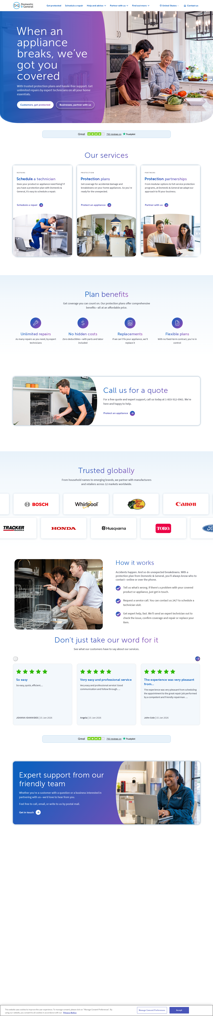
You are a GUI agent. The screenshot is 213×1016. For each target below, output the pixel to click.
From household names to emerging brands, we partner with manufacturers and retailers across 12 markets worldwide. (106, 482)
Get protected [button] (54, 5)
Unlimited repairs (36, 334)
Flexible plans (177, 334)
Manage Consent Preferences (152, 1010)
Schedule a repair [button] (74, 5)
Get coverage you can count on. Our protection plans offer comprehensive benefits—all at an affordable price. (106, 305)
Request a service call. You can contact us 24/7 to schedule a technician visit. (158, 603)
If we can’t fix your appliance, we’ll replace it (130, 340)
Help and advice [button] (95, 5)
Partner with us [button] (118, 5)
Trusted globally (106, 471)
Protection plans (95, 179)
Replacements (130, 334)
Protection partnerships (166, 179)
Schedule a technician (36, 179)
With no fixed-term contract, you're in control (177, 340)
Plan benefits (106, 294)
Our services (106, 155)
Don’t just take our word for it (106, 640)
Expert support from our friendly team (61, 779)
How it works (135, 562)
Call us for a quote (135, 390)
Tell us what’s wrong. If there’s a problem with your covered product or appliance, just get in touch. (158, 590)
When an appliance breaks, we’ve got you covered (52, 54)
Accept (179, 1010)
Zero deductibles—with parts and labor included (83, 340)
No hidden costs (82, 334)
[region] (106, 1010)
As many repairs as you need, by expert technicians (36, 340)
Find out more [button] (139, 5)
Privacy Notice (70, 1012)
